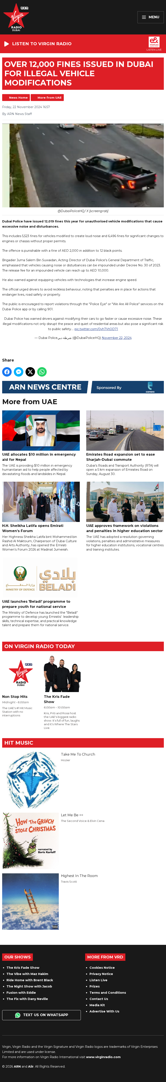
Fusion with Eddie (21, 993)
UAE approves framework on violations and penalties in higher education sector (124, 528)
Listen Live (98, 980)
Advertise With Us (104, 1011)
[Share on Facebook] (7, 372)
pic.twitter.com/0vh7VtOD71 (96, 329)
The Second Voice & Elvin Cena (82, 821)
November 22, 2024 (117, 338)
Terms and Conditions (107, 993)
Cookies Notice (102, 968)
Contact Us (98, 999)
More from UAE (50, 97)
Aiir (31, 1066)
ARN (17, 1066)
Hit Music (18, 743)
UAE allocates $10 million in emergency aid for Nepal (39, 457)
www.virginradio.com (103, 1057)
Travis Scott (69, 881)
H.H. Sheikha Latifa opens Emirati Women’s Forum (32, 528)
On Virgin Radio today (39, 646)
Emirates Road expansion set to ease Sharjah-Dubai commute (120, 457)
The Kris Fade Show (22, 968)
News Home (18, 97)
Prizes (94, 986)
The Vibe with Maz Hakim (27, 974)
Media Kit (97, 1005)
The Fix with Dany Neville (27, 999)
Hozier (65, 760)
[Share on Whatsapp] (42, 372)
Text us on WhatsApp (45, 1015)
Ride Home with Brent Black (29, 980)
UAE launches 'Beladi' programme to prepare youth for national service (36, 604)
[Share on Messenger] (18, 372)
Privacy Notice (101, 974)
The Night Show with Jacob (29, 986)
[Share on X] (30, 372)
